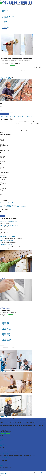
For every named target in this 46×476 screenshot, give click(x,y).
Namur (5, 26)
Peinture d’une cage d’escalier (9, 16)
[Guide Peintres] (16, 4)
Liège (4, 23)
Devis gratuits (4, 28)
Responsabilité (28, 472)
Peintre (3, 11)
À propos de (2, 116)
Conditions (23, 472)
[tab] (23, 221)
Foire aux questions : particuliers (5, 463)
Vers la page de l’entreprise (20, 70)
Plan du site (9, 472)
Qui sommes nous (7, 9)
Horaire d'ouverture (20, 116)
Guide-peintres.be (3, 472)
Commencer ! (10, 314)
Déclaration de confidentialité (16, 472)
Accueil (3, 8)
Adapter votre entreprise (4, 457)
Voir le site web (2, 175)
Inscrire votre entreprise (4, 453)
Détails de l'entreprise (8, 116)
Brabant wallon (6, 27)
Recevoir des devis (3, 452)
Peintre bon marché (7, 19)
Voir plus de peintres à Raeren (5, 308)
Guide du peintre (5, 10)
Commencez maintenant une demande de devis (8, 127)
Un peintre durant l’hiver (8, 15)
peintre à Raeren (7, 121)
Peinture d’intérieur (7, 14)
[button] (8, 221)
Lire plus (1, 132)
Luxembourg (6, 25)
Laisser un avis (2, 216)
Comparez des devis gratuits (5, 433)
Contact (1, 465)
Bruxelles (5, 21)
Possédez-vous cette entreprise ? (5, 78)
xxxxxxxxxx (2, 155)
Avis (24, 116)
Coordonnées (14, 116)
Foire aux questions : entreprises (5, 464)
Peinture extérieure (7, 12)
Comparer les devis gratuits (4, 114)
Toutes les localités (3, 445)
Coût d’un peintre (5, 17)
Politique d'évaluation (3, 473)
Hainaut (5, 22)
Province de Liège (15, 121)
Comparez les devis (12, 65)
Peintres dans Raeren (6, 77)
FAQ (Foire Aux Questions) (29, 116)
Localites (3, 20)
